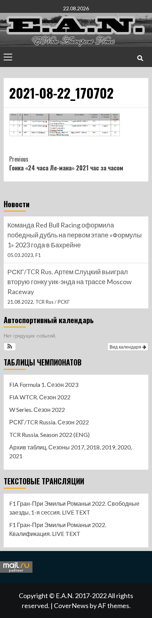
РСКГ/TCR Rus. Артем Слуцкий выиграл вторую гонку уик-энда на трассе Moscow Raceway (69, 282)
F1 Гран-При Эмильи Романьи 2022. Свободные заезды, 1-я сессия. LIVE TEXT (74, 508)
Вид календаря (126, 346)
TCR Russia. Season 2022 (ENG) (49, 434)
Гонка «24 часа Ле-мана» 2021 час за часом (66, 163)
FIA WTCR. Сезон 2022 (39, 396)
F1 (38, 255)
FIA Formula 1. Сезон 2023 (43, 384)
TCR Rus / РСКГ (52, 302)
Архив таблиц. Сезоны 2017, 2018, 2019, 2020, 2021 (70, 451)
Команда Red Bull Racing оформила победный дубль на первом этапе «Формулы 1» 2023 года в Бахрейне (74, 235)
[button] (9, 346)
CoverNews (71, 605)
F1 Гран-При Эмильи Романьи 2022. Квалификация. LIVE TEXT (57, 529)
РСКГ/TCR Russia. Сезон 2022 (49, 422)
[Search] (140, 58)
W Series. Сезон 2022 (37, 409)
